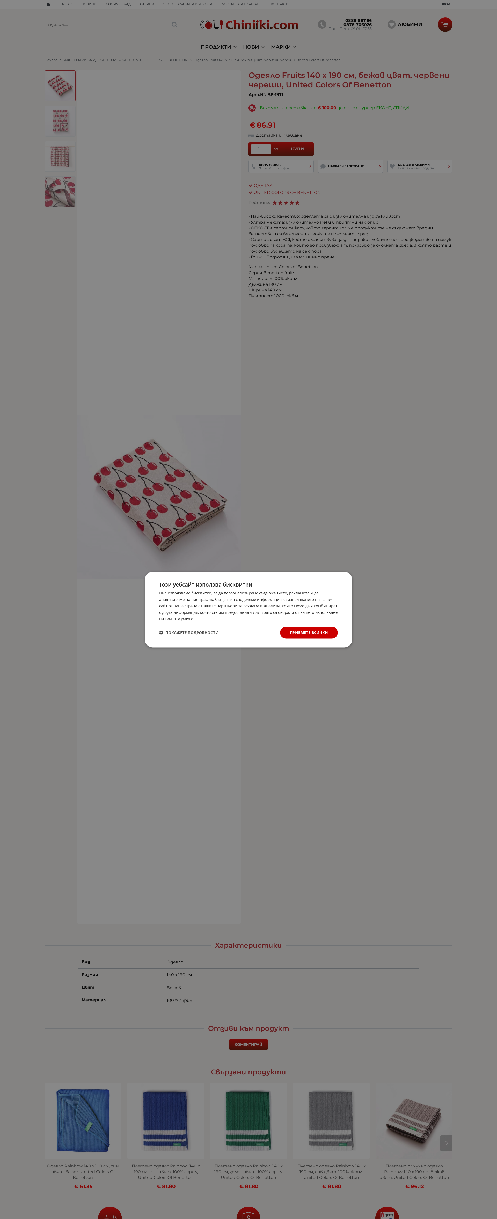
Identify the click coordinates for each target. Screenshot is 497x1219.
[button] (188, 633)
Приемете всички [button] (309, 632)
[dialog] (248, 609)
